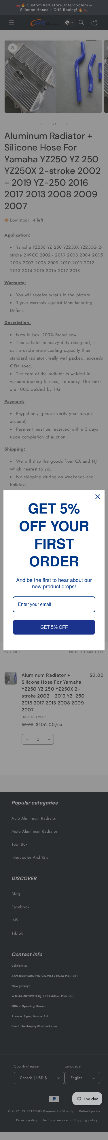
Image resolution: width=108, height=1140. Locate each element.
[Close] (98, 497)
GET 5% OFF (54, 627)
